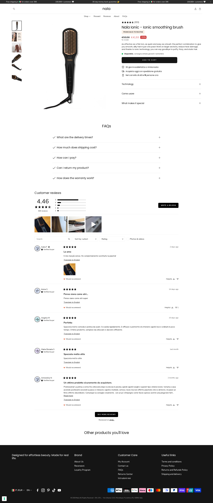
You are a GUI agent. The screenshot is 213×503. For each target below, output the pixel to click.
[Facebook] (37, 490)
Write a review (168, 205)
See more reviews (106, 414)
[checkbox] (139, 239)
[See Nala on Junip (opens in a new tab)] (111, 420)
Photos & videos (137, 239)
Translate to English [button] (72, 260)
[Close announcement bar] (210, 2)
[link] (130, 22)
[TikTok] (54, 490)
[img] (49, 247)
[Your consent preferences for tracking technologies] (4, 498)
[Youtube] (59, 490)
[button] (27, 9)
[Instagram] (43, 490)
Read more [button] (68, 395)
